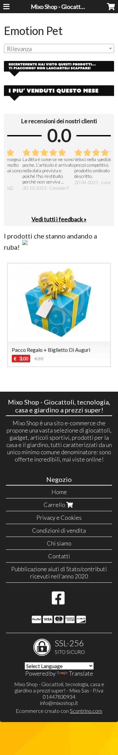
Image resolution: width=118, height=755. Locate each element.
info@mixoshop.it (59, 703)
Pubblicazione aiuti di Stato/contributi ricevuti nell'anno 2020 (59, 572)
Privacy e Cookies (59, 517)
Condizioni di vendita (59, 530)
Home (59, 491)
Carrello (55, 504)
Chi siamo (59, 543)
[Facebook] (58, 601)
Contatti (59, 556)
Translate (81, 673)
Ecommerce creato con (59, 711)
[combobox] (59, 48)
